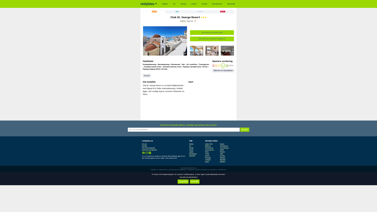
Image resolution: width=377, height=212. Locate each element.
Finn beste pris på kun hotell (212, 32)
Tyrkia (207, 154)
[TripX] (177, 11)
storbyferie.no (222, 169)
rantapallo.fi (190, 169)
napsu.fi (197, 169)
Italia (221, 154)
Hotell (193, 4)
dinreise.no (213, 169)
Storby (183, 4)
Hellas (222, 150)
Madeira (222, 161)
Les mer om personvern (188, 177)
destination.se (205, 169)
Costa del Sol (209, 150)
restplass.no (154, 169)
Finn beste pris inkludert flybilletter (212, 39)
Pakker (165, 4)
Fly (174, 4)
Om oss (144, 144)
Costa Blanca (224, 148)
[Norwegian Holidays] (222, 11)
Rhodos (222, 152)
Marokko (223, 159)
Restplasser (217, 4)
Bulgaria (222, 158)
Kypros (207, 156)
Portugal (208, 158)
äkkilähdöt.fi (182, 169)
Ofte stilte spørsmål (148, 148)
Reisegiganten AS (190, 168)
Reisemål (231, 4)
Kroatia (222, 156)
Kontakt (144, 146)
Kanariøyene (224, 146)
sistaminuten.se (163, 169)
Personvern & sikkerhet (149, 150)
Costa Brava (209, 148)
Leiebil (204, 4)
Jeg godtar (183, 181)
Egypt (207, 161)
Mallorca (208, 146)
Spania (222, 144)
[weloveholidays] (200, 11)
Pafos (182, 21)
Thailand (208, 159)
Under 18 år (209, 144)
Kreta (207, 152)
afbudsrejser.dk (173, 169)
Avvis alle (194, 181)
